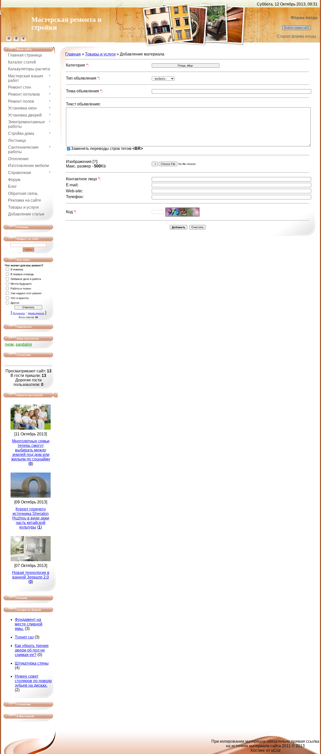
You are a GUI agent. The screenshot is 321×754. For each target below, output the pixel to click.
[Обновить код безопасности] (182, 212)
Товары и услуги (100, 54)
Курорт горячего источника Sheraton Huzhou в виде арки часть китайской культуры (30, 518)
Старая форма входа (296, 36)
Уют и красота (20, 298)
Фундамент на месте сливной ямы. (28, 624)
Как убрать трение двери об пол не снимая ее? (32, 650)
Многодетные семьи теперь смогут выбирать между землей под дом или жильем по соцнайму (30, 450)
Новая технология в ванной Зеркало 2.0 (30, 574)
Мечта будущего (21, 283)
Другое (15, 302)
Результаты (19, 313)
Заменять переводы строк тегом (107, 148)
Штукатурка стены (32, 663)
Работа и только (21, 288)
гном (9, 344)
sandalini (24, 344)
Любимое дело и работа (26, 278)
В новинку (17, 269)
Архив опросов (36, 313)
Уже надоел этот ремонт (26, 293)
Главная (73, 54)
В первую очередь (22, 274)
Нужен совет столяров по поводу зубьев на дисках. (33, 680)
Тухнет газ (24, 637)
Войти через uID (296, 28)
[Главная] (9, 39)
